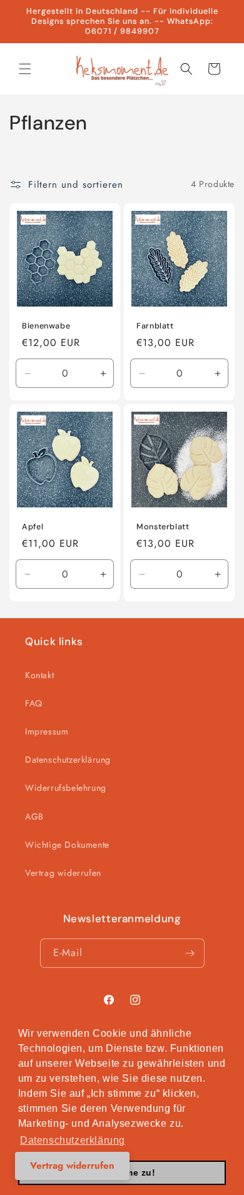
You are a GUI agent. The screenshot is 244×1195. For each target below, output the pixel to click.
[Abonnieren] (190, 953)
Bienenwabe (46, 326)
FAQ (34, 703)
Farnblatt (155, 326)
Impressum (46, 731)
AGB (34, 816)
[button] (25, 69)
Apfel (32, 527)
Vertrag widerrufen (63, 873)
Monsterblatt (163, 527)
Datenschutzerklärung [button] (72, 1140)
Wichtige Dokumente (67, 844)
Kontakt (39, 675)
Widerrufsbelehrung (65, 787)
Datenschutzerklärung (68, 759)
